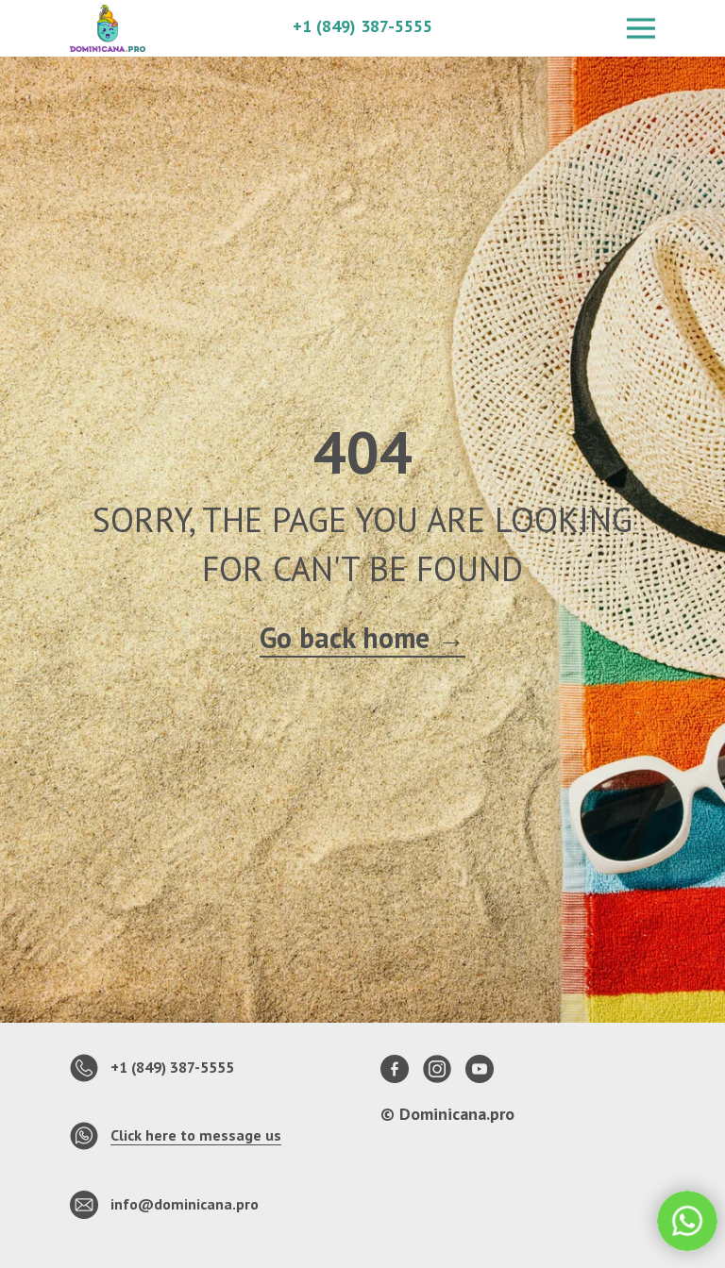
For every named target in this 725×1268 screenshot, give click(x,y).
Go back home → (362, 788)
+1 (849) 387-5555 (362, 26)
